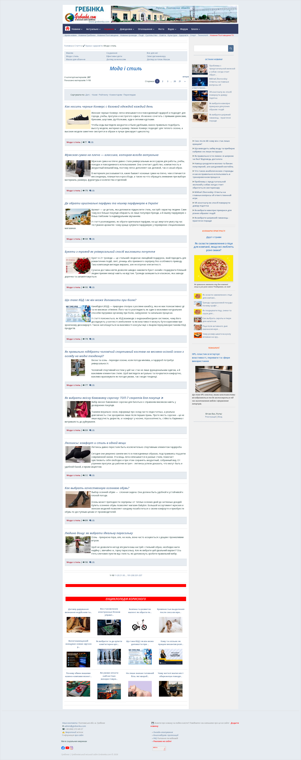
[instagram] (71, 748)
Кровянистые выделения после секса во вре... (170, 611)
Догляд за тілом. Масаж (158, 59)
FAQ (155, 738)
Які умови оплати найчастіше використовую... (109, 675)
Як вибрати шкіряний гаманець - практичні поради (220, 117)
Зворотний (70, 732)
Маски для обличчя (75, 59)
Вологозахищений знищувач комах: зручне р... (78, 643)
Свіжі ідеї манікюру (156, 56)
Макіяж (69, 53)
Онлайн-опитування (163, 732)
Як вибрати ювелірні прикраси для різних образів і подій (219, 106)
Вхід (220, 416)
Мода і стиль (72, 56)
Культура (172, 35)
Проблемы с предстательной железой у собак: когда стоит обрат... (222, 70)
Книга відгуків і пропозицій (165, 735)
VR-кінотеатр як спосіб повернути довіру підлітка (220, 94)
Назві (95, 94)
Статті (77, 45)
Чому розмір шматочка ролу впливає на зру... (217, 335)
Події (141, 35)
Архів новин (71, 35)
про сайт (79, 735)
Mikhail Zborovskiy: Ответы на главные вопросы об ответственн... (210, 83)
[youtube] (67, 748)
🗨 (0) (90, 142)
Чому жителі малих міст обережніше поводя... (171, 675)
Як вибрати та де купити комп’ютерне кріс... (109, 643)
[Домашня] (66, 29)
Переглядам (130, 94)
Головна (68, 45)
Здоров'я (183, 35)
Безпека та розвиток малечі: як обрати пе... (140, 611)
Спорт (193, 35)
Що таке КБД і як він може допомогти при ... (140, 643)
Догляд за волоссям (116, 59)
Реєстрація (210, 416)
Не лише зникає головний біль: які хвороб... (140, 675)
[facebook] (63, 748)
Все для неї (152, 53)
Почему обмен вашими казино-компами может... (78, 675)
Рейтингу (103, 94)
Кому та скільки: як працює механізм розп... (170, 643)
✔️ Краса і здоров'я (92, 45)
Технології (203, 35)
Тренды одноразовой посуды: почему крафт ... (218, 304)
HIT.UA (155, 747)
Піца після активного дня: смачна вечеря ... (215, 328)
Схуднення (111, 53)
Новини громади (128, 35)
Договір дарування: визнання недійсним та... (78, 611)
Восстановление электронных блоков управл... (109, 611)
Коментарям (116, 94)
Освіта (162, 35)
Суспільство (151, 35)
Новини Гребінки (87, 35)
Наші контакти (69, 722)
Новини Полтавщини (107, 35)
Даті (87, 94)
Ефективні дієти (114, 56)
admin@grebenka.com (75, 726)
